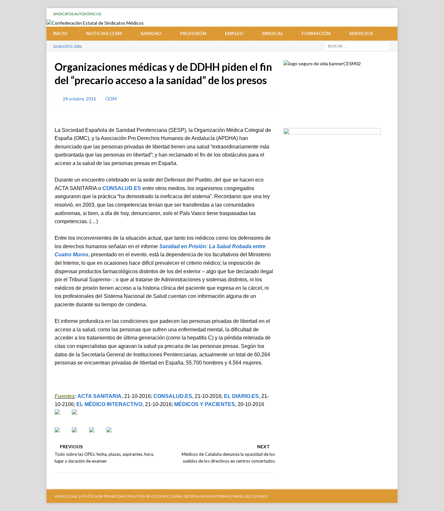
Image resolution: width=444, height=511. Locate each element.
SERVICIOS (361, 33)
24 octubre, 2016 (79, 98)
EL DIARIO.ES (241, 396)
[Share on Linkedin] (97, 435)
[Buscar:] (356, 45)
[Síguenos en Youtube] (62, 417)
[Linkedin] (392, 13)
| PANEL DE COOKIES (249, 496)
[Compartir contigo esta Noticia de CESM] (114, 435)
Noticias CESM (104, 33)
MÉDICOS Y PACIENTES (204, 404)
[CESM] (79, 417)
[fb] (367, 13)
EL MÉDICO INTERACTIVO (109, 404)
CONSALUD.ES (121, 188)
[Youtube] (342, 13)
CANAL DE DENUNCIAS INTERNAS (200, 496)
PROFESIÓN (193, 33)
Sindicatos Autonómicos (77, 14)
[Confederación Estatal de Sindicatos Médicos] (95, 23)
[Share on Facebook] (62, 435)
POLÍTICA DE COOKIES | (149, 496)
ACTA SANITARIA (99, 396)
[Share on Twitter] (79, 435)
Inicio (60, 33)
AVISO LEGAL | (67, 496)
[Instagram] (379, 13)
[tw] (354, 13)
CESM (111, 98)
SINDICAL (272, 33)
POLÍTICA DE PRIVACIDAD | (104, 496)
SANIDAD (151, 33)
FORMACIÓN (316, 33)
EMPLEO (234, 33)
